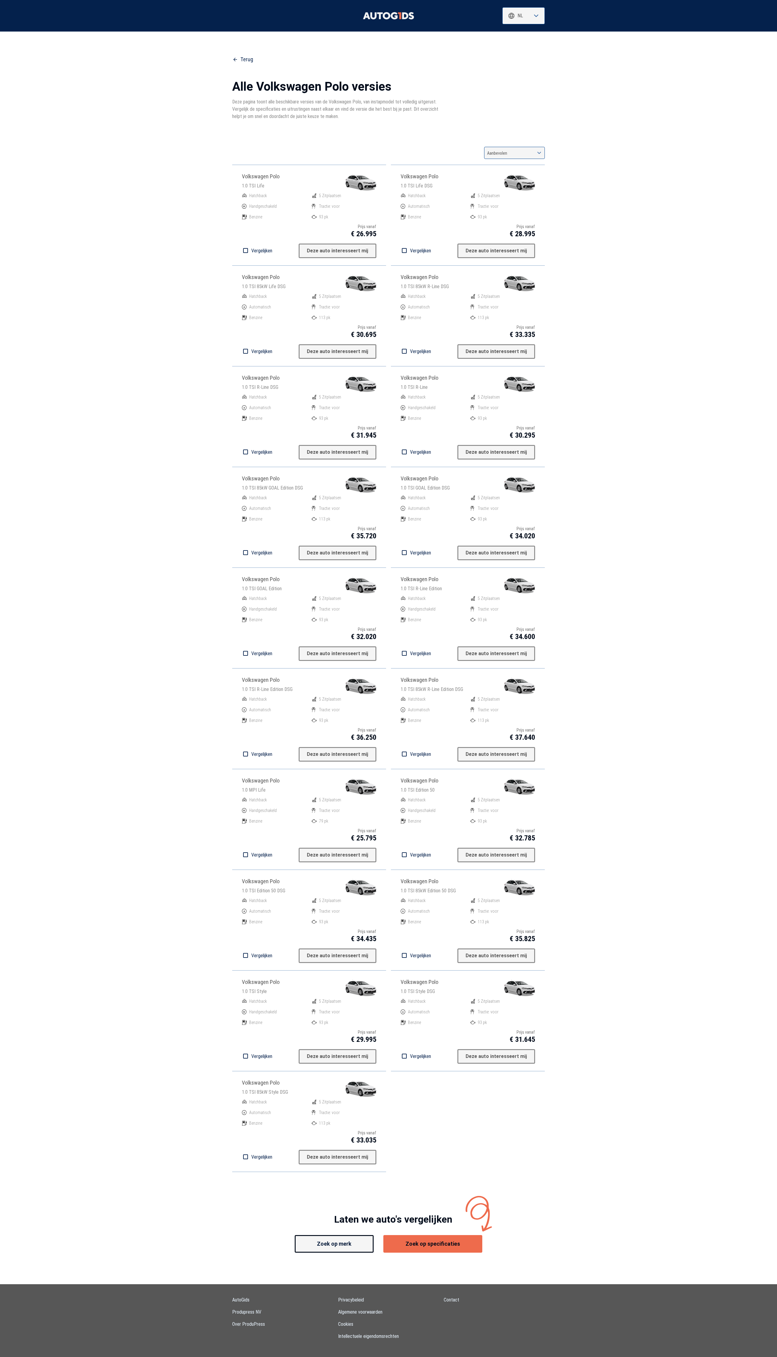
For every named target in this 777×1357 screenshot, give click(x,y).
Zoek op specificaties (432, 1244)
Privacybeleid (351, 1300)
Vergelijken (261, 251)
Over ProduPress (248, 1324)
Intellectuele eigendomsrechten (368, 1336)
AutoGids (240, 1300)
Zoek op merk (334, 1244)
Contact (451, 1300)
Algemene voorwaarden (360, 1312)
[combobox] (523, 15)
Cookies (345, 1324)
